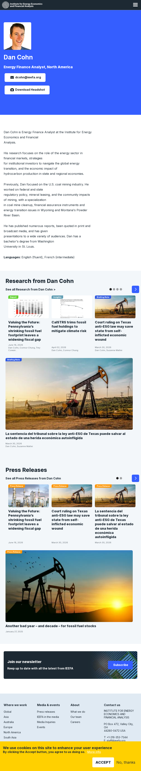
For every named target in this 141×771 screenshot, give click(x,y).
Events (41, 727)
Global (7, 711)
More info (94, 752)
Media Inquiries (46, 722)
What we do (77, 711)
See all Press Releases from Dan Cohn (33, 478)
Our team (76, 716)
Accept (103, 762)
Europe (8, 727)
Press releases (46, 711)
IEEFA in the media (48, 716)
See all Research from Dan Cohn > (30, 289)
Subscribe (120, 665)
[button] (135, 5)
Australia (9, 722)
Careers (75, 722)
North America (12, 732)
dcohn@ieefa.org (28, 77)
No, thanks (125, 762)
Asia (6, 716)
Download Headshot (30, 89)
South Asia (10, 737)
